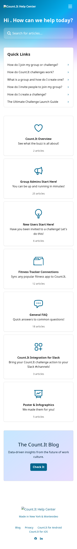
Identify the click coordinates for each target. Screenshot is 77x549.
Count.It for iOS (38, 531)
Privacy (29, 527)
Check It (38, 467)
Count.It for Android (50, 527)
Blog (18, 527)
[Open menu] (70, 6)
